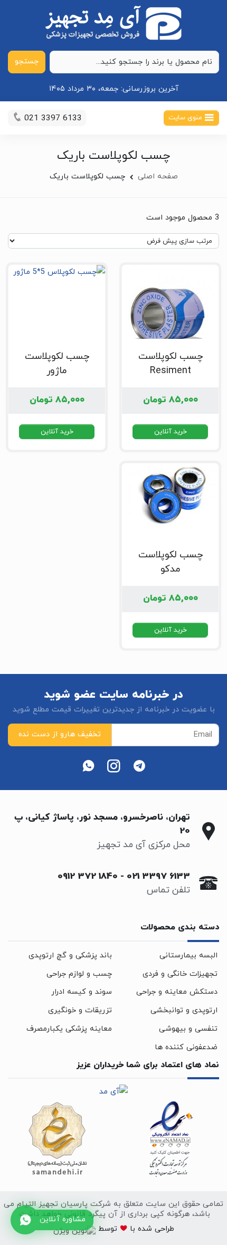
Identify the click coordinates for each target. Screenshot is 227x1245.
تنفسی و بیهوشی (188, 1028)
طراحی (163, 1228)
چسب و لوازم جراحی (79, 974)
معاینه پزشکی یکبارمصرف (69, 1028)
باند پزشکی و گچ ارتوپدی (70, 955)
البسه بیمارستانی (188, 955)
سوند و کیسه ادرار (81, 991)
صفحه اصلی (158, 176)
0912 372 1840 (88, 876)
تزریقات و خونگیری (80, 1010)
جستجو (27, 61)
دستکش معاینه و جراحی (176, 991)
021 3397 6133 (158, 876)
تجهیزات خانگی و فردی (180, 974)
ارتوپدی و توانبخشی (183, 1010)
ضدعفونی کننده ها (186, 1047)
